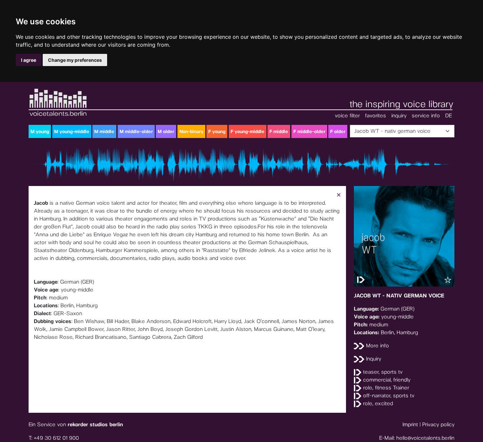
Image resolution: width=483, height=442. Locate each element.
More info (376, 345)
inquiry (398, 115)
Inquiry (372, 359)
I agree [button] (28, 60)
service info (426, 115)
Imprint (410, 424)
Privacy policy (438, 424)
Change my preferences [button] (75, 60)
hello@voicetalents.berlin (425, 438)
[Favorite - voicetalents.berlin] (448, 280)
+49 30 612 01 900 (56, 438)
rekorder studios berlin (95, 424)
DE (448, 115)
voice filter (347, 115)
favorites (375, 115)
